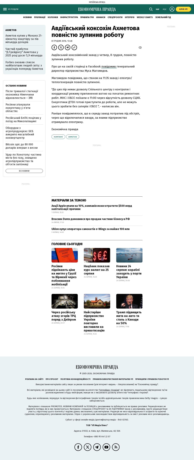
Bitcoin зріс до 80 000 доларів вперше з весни (22, 146)
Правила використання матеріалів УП (113, 379)
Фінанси (100, 17)
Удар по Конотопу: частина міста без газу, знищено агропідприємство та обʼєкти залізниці (23, 159)
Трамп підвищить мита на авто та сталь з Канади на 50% (129, 317)
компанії (58, 137)
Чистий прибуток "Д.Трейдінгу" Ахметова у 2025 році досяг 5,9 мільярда (23, 52)
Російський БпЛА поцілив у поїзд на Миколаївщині (23, 119)
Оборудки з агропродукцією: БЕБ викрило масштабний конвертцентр (20, 132)
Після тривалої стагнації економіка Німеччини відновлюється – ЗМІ (22, 94)
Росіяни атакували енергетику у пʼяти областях (18, 108)
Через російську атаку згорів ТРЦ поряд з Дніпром (64, 315)
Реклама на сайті (34, 379)
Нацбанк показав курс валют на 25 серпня (97, 269)
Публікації (39, 17)
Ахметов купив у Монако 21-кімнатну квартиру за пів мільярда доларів (23, 39)
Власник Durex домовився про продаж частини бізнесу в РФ (91, 219)
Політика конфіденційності (75, 379)
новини (27, 17)
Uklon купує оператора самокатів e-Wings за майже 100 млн (91, 229)
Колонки (53, 17)
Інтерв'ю (129, 17)
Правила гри (87, 17)
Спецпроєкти (115, 17)
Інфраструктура (69, 17)
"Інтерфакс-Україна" (109, 390)
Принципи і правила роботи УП (152, 379)
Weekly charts (145, 17)
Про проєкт (52, 379)
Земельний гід (163, 17)
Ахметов (72, 137)
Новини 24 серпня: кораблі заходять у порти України (129, 271)
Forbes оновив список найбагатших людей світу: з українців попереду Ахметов (24, 65)
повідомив (109, 66)
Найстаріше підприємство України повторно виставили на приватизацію (94, 321)
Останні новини (16, 85)
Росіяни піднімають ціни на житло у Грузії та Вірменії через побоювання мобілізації (64, 275)
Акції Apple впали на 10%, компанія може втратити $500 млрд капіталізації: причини (92, 207)
